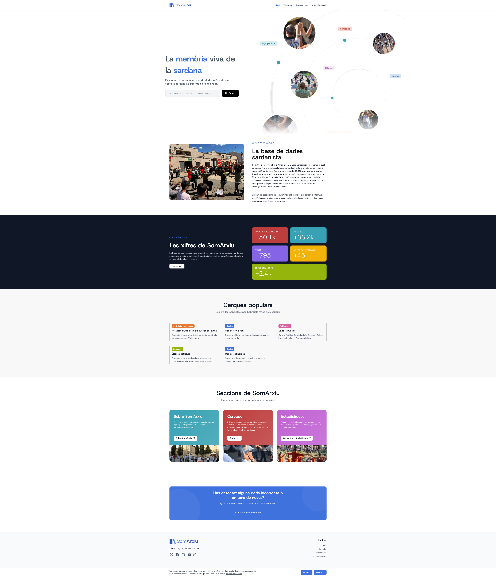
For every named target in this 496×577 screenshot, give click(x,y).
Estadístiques (302, 5)
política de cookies (234, 573)
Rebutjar (306, 572)
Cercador (288, 5)
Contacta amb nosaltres (248, 512)
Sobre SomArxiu (319, 5)
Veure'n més (177, 266)
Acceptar (320, 572)
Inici (278, 5)
